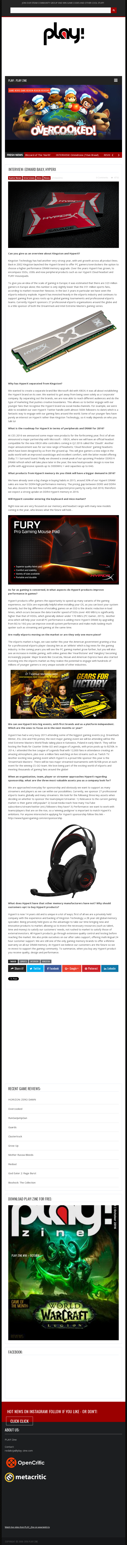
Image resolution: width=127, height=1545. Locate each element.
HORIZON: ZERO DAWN (22, 1099)
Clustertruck (15, 1136)
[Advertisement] (65, 63)
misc (39, 178)
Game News (23, 90)
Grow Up (13, 1145)
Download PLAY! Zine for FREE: (30, 1198)
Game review (36, 90)
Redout (12, 1164)
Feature (13, 90)
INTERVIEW (34, 961)
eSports (23, 961)
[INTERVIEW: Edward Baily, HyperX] (63, 215)
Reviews (70, 90)
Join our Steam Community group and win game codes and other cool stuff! (63, 2)
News (47, 178)
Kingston (46, 961)
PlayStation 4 (50, 90)
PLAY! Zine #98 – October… (26, 1256)
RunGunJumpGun (17, 1118)
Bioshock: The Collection (22, 1182)
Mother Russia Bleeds (20, 1155)
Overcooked (15, 1108)
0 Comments (102, 177)
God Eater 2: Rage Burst (22, 1173)
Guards (12, 1127)
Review (61, 90)
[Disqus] (63, 1037)
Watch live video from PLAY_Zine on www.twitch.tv (27, 1527)
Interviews (29, 178)
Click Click (19, 1421)
